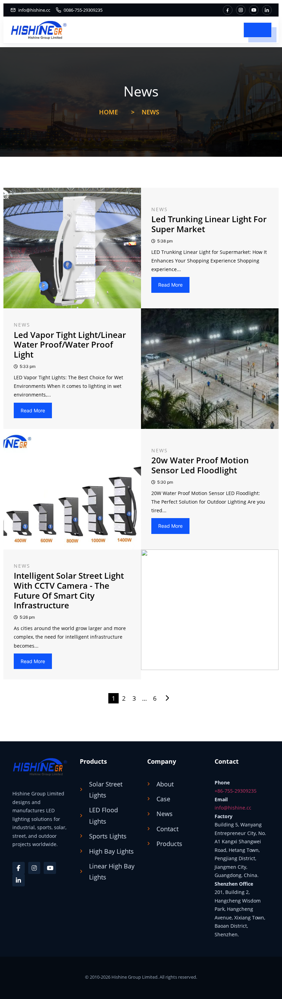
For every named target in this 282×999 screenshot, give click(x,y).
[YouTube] (254, 10)
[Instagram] (241, 10)
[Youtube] (50, 868)
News (150, 112)
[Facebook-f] (18, 868)
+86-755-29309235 (236, 790)
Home (108, 112)
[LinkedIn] (267, 10)
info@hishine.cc (233, 807)
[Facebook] (227, 10)
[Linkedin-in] (18, 880)
